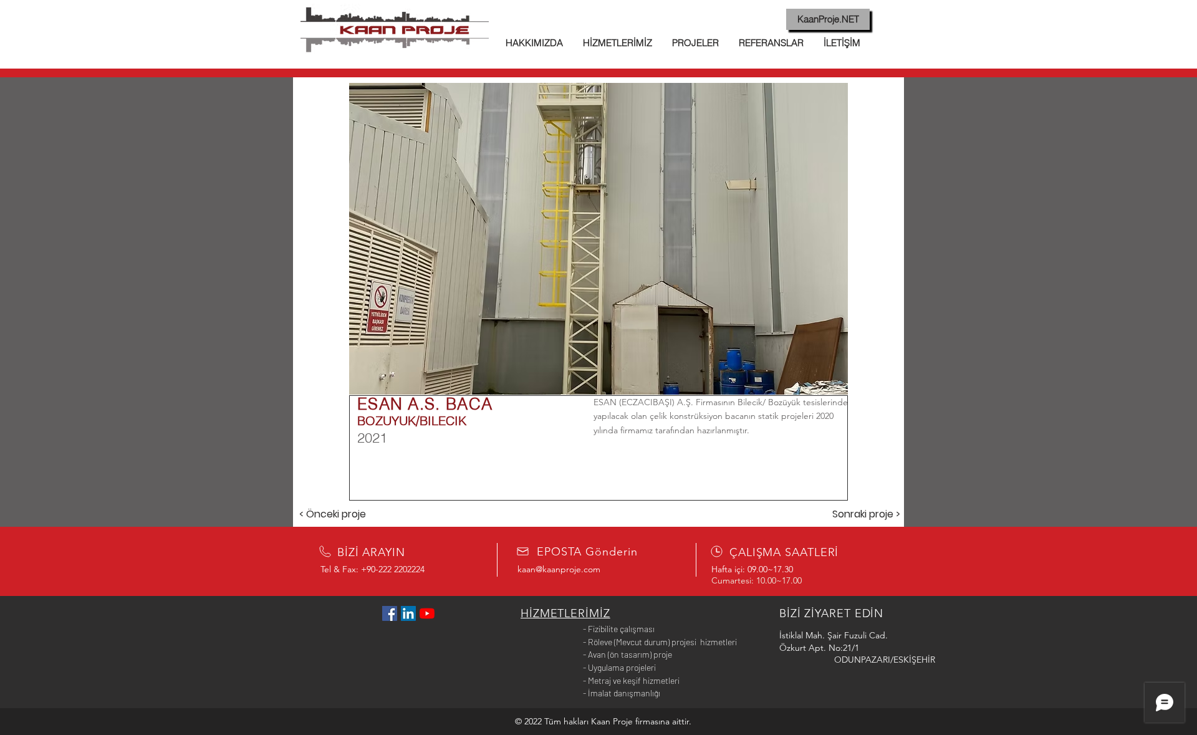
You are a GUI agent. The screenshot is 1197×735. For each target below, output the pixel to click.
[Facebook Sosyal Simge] (389, 613)
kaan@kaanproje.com (558, 569)
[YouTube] (427, 613)
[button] (598, 239)
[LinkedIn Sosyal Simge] (408, 613)
